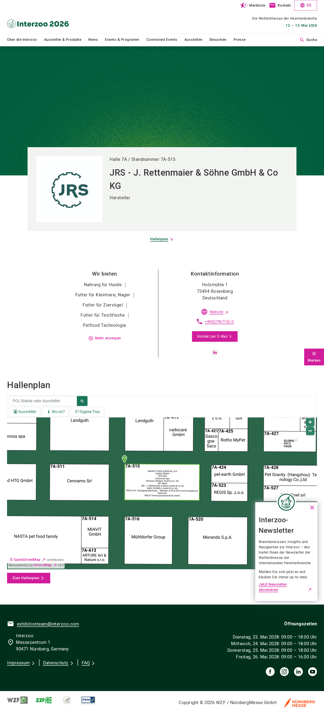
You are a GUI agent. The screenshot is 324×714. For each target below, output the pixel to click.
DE (305, 5)
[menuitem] (25, 40)
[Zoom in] (310, 422)
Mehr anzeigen (104, 338)
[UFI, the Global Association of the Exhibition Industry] (70, 700)
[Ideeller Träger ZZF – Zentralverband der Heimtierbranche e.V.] (47, 700)
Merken (314, 357)
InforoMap (43, 565)
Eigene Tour (90, 412)
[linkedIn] (298, 671)
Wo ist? (58, 412)
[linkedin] (214, 352)
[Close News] (286, 502)
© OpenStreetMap (25, 560)
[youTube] (312, 671)
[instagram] (284, 671)
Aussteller (27, 412)
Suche (308, 40)
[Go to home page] (43, 17)
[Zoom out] (310, 431)
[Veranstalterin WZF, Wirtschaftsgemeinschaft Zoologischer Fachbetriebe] (21, 700)
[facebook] (270, 671)
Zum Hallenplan (25, 578)
